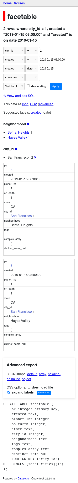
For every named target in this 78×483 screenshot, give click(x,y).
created (36, 112)
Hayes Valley (17, 137)
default (32, 373)
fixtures (19, 3)
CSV (33, 104)
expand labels (22, 392)
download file (42, 387)
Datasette (23, 478)
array (42, 373)
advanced (46, 104)
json (25, 104)
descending (38, 86)
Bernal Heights (18, 132)
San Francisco (21, 215)
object (26, 378)
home (7, 3)
